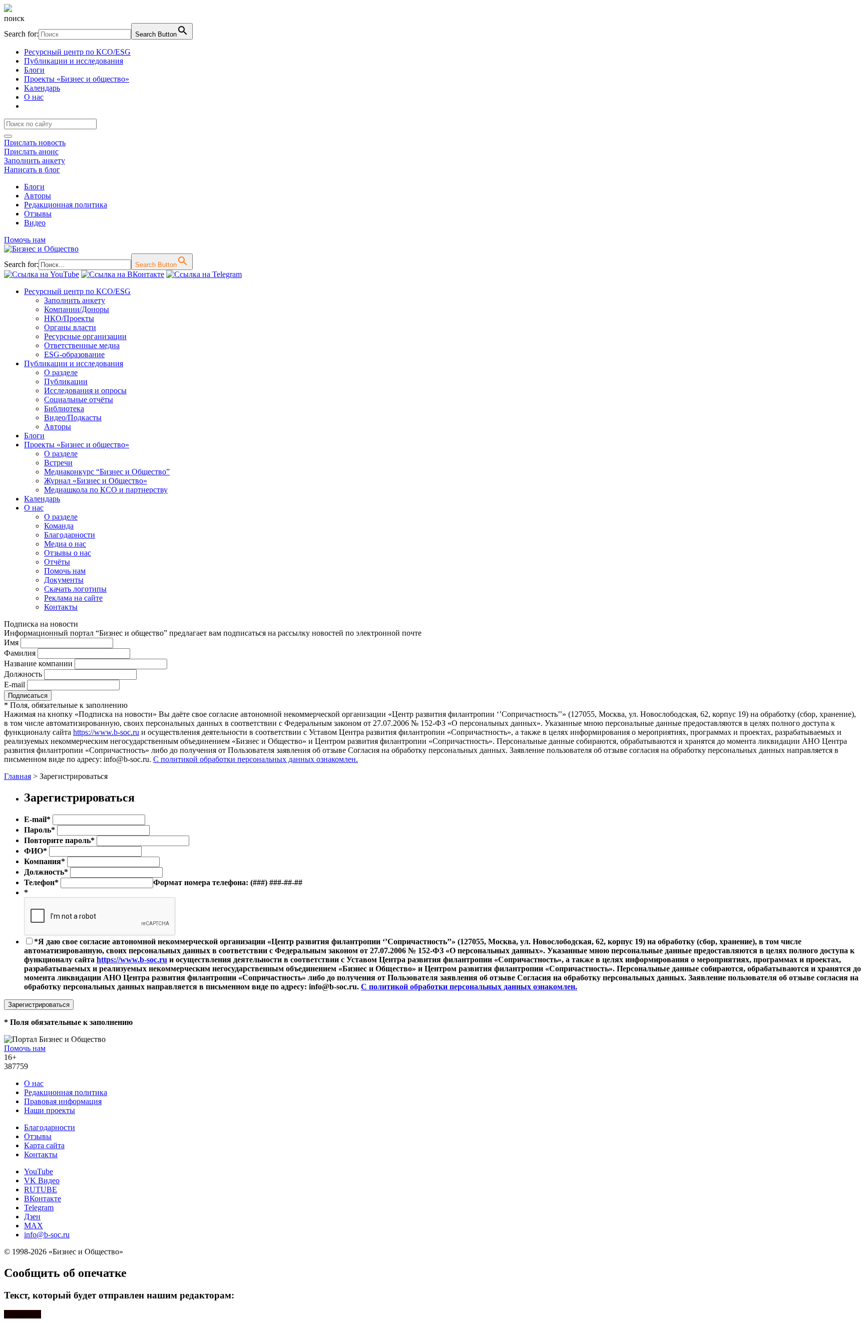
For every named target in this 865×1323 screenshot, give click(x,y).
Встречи (58, 462)
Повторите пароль (59, 840)
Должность (23, 674)
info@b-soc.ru (47, 1234)
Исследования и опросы (85, 390)
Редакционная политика (65, 204)
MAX (33, 1225)
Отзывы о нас (67, 553)
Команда (59, 525)
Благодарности (69, 535)
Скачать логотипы (75, 589)
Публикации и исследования (73, 61)
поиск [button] (14, 18)
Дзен (32, 1216)
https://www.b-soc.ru (106, 732)
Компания (44, 861)
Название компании (38, 663)
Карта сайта (44, 1145)
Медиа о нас (65, 544)
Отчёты (57, 562)
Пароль (39, 830)
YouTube (38, 1171)
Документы (64, 580)
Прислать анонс (31, 151)
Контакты (61, 607)
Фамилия (20, 653)
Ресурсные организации (85, 336)
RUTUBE (40, 1189)
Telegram (39, 1207)
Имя (11, 642)
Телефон (41, 882)
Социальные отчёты (78, 399)
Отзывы (38, 213)
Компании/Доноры (76, 309)
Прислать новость (35, 142)
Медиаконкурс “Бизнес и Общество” (107, 471)
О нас (34, 97)
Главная (17, 776)
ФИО (35, 851)
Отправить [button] (22, 1314)
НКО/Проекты (69, 318)
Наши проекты (49, 1110)
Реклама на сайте (73, 598)
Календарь (42, 88)
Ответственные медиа (82, 345)
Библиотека (64, 408)
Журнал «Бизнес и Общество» (95, 480)
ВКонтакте (42, 1198)
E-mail (14, 684)
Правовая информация (63, 1101)
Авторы (37, 195)
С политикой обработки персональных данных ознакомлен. (255, 759)
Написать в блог (32, 169)
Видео (35, 222)
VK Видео (42, 1180)
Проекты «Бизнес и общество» (76, 79)
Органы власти (70, 327)
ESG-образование (74, 354)
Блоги (34, 70)
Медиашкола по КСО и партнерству (106, 489)
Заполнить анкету (34, 160)
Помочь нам (25, 239)
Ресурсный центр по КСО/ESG (77, 52)
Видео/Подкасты (73, 417)
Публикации (66, 381)
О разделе (61, 372)
